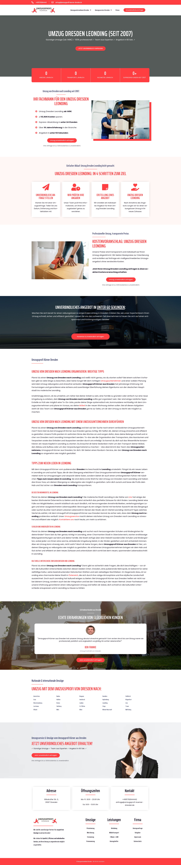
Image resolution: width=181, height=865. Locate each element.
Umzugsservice (72, 516)
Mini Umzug (90, 832)
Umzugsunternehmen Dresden (79, 10)
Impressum (137, 836)
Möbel (82, 405)
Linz (130, 497)
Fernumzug (90, 836)
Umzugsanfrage (138, 828)
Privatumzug (90, 828)
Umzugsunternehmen (111, 380)
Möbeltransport (114, 832)
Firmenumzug (90, 841)
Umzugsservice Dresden (102, 10)
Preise (117, 10)
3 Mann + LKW (114, 836)
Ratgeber (138, 832)
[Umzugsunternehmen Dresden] (43, 10)
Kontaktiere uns (66, 519)
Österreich (73, 575)
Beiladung (114, 828)
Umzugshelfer (114, 841)
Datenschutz (138, 841)
